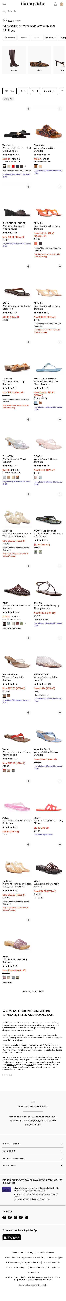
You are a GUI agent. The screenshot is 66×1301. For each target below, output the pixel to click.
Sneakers (51, 37)
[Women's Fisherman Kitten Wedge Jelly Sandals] (17, 509)
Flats (37, 37)
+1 (25, 166)
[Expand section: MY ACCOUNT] (33, 1151)
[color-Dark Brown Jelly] (8, 477)
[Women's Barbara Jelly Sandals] (49, 859)
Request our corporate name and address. (33, 1280)
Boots (24, 37)
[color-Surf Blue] (13, 977)
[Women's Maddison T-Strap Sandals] (49, 357)
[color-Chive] (17, 977)
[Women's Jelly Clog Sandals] (17, 357)
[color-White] (8, 166)
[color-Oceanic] (8, 623)
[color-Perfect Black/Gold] (4, 166)
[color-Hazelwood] (8, 695)
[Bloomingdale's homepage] (4, 21)
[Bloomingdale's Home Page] (33, 4)
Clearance (9, 37)
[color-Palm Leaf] (21, 623)
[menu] (4, 4)
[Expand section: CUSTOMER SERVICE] (33, 1143)
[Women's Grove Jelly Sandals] (49, 652)
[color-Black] (40, 243)
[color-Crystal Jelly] (13, 477)
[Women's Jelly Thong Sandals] (49, 434)
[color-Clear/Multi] (40, 552)
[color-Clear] (13, 623)
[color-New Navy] (17, 166)
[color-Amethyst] (4, 977)
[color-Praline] (40, 166)
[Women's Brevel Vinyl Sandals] (17, 434)
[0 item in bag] (62, 4)
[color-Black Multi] (35, 552)
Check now (45, 1199)
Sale (10, 20)
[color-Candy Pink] (35, 477)
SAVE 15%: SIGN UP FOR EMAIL (33, 1106)
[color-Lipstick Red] (13, 166)
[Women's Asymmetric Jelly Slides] (49, 796)
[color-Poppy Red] (17, 623)
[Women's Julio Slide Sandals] (49, 123)
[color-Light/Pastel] (35, 402)
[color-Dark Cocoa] (21, 166)
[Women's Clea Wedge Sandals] (49, 727)
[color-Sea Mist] (40, 477)
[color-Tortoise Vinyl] (35, 166)
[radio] (4, 166)
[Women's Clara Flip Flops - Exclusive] (17, 281)
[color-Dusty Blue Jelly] (4, 477)
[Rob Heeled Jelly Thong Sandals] (49, 201)
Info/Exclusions (33, 1124)
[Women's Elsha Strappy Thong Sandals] (49, 581)
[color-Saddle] (13, 770)
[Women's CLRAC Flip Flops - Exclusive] (49, 509)
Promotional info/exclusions (26, 1199)
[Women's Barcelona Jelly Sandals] (17, 581)
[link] (17, 160)
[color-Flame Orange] (35, 243)
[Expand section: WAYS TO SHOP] (33, 1165)
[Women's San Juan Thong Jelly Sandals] (17, 727)
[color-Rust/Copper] (40, 402)
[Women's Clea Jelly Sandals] (17, 652)
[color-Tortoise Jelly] (17, 477)
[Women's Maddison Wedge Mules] (17, 201)
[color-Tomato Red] (4, 770)
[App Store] (11, 1237)
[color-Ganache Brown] (4, 623)
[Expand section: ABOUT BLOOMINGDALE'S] (33, 1158)
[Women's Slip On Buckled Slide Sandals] (17, 123)
